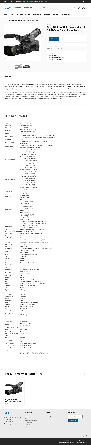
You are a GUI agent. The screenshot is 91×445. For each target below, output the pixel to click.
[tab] (8, 76)
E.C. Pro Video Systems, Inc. (72, 440)
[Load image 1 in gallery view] (18, 66)
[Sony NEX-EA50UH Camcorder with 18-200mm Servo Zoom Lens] (14, 394)
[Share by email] (62, 48)
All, (55, 59)
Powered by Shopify (83, 442)
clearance (54, 57)
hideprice (59, 57)
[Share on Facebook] (51, 48)
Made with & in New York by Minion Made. (69, 442)
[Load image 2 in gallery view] (26, 66)
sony (62, 57)
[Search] (69, 7)
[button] (84, 8)
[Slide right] (85, 374)
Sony (49, 24)
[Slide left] (82, 374)
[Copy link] (65, 48)
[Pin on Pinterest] (58, 48)
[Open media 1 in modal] (22, 42)
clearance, (58, 59)
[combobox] (55, 7)
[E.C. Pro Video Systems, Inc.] (7, 414)
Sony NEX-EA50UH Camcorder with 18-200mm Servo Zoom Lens (13, 401)
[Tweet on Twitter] (55, 48)
